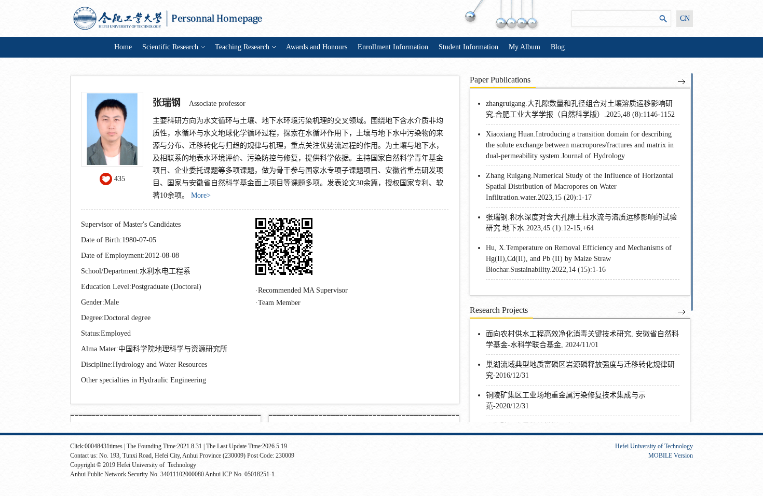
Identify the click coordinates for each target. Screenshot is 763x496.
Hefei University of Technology (654, 446)
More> (201, 195)
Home (123, 47)
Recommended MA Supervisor (303, 290)
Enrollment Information (393, 47)
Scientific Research (170, 47)
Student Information (468, 47)
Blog (558, 47)
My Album (524, 47)
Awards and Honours (316, 47)
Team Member (279, 303)
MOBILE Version (670, 455)
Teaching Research (242, 47)
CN (685, 18)
